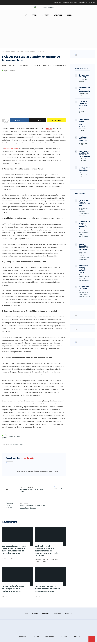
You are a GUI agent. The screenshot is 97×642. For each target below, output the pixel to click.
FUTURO (35, 15)
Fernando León (83, 94)
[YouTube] (89, 7)
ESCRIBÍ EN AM (83, 2)
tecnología (19, 445)
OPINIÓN (70, 15)
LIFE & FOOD (56, 595)
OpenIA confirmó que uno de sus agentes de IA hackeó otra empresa (13, 588)
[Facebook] (80, 7)
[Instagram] (86, 7)
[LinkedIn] (92, 7)
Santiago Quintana (83, 144)
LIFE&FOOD (58, 15)
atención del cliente (11, 149)
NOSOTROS (57, 2)
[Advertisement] (48, 34)
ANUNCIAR (92, 2)
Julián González (17, 51)
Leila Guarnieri (82, 112)
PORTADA (10, 559)
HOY (25, 15)
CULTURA (45, 15)
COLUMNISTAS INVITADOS (70, 2)
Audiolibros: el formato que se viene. (31, 489)
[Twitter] (83, 7)
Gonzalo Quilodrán (83, 159)
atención (49, 128)
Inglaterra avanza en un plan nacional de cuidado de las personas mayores (47, 588)
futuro (12, 445)
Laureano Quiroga (83, 80)
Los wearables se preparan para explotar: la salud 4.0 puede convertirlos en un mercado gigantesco (14, 549)
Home (4, 65)
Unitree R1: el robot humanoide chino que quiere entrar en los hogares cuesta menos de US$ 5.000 (46, 551)
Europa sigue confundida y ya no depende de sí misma (32, 506)
